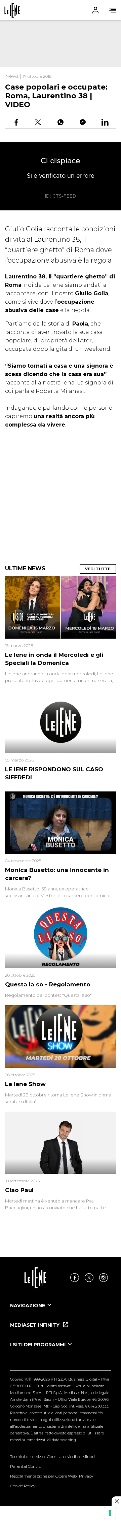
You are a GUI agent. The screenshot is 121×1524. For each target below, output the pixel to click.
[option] (60, 1311)
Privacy (86, 1476)
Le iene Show (25, 1084)
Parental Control (26, 1466)
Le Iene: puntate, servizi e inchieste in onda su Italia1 (12, 10)
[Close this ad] (116, 1501)
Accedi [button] (95, 10)
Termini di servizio (27, 1456)
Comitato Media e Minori (71, 1456)
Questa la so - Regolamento (47, 984)
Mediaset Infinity (35, 1325)
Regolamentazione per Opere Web (43, 1476)
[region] (60, 44)
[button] (60, 10)
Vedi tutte (98, 569)
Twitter (89, 1277)
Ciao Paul (19, 1190)
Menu (113, 10)
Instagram (103, 1277)
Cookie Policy (22, 1485)
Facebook (74, 1277)
